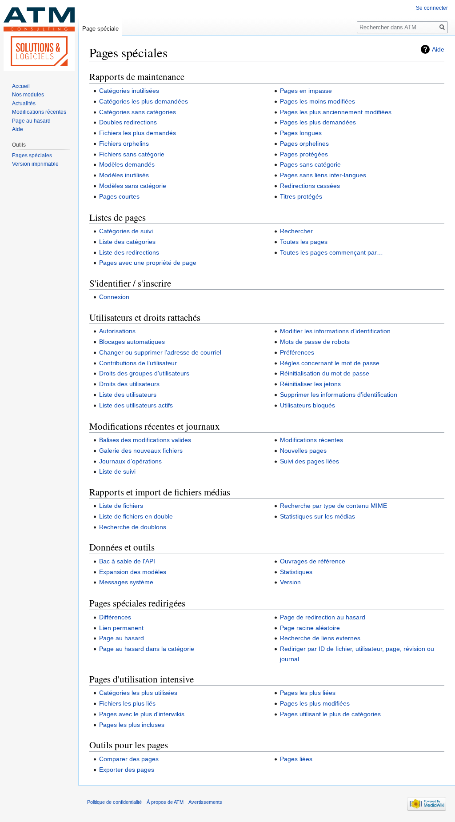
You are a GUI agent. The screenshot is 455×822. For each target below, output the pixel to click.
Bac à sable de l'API (127, 561)
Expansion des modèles (132, 571)
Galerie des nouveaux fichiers (141, 450)
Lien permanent (121, 627)
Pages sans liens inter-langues (323, 175)
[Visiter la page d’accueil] (39, 35)
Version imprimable (35, 164)
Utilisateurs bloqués (307, 405)
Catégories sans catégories (137, 112)
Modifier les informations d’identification (335, 331)
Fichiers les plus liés (127, 703)
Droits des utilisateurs (129, 383)
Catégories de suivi (126, 231)
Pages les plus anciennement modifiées (335, 112)
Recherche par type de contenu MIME (333, 505)
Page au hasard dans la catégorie (146, 648)
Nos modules (28, 95)
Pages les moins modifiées (317, 101)
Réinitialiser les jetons (310, 383)
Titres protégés (301, 196)
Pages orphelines (304, 143)
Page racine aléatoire (310, 627)
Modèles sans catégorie (132, 185)
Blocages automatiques (132, 341)
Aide (438, 49)
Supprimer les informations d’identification (338, 394)
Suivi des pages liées (309, 461)
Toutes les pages (303, 241)
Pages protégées (304, 154)
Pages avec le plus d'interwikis (141, 714)
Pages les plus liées (307, 692)
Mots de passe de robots (315, 341)
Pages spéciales (32, 155)
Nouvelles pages (303, 450)
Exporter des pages (126, 769)
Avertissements (205, 802)
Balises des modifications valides (145, 439)
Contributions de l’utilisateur (138, 363)
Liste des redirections (129, 252)
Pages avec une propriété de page (147, 262)
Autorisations (117, 331)
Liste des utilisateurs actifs (136, 405)
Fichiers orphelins (124, 143)
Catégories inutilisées (129, 90)
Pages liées (296, 758)
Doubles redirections (128, 122)
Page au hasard (121, 638)
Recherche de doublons (132, 527)
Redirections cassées (310, 185)
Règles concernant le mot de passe (329, 363)
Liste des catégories (127, 241)
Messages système (126, 582)
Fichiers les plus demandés (137, 132)
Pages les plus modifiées (315, 703)
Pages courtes (119, 196)
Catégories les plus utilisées (138, 692)
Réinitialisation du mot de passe (324, 373)
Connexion (114, 296)
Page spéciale (100, 28)
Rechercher (296, 231)
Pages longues (301, 132)
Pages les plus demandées (318, 122)
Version (290, 582)
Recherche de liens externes (320, 638)
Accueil (21, 86)
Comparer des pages (129, 758)
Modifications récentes (311, 439)
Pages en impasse (306, 90)
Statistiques (296, 571)
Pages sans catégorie (310, 164)
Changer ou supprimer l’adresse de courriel (160, 352)
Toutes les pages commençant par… (331, 252)
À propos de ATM (165, 802)
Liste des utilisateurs (127, 394)
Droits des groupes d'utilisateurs (144, 373)
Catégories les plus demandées (143, 101)
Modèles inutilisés (124, 175)
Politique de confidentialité (114, 802)
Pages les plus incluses (131, 724)
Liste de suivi (117, 471)
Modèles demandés (127, 164)
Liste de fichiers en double (136, 516)
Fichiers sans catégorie (131, 154)
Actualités (24, 103)
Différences (115, 617)
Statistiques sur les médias (317, 516)
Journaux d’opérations (130, 461)
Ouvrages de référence (312, 561)
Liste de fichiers (121, 505)
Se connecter (432, 8)
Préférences (297, 352)
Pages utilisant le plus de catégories (330, 714)
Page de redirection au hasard (322, 617)
